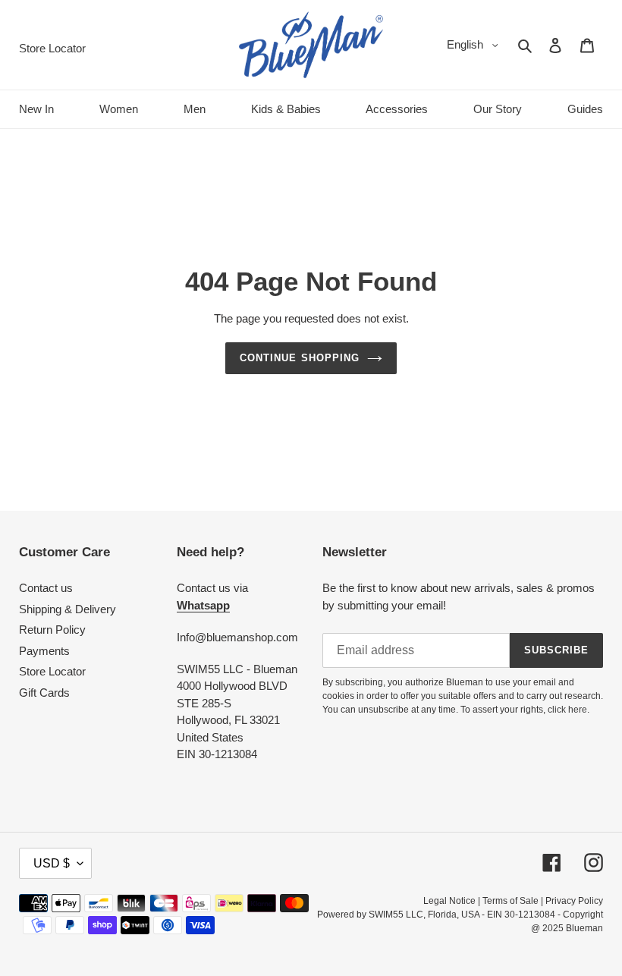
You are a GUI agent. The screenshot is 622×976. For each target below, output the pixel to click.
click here (567, 709)
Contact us (46, 587)
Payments (44, 650)
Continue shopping (300, 358)
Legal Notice (449, 901)
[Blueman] (311, 44)
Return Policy (52, 629)
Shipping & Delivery (67, 609)
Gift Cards (44, 692)
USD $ (51, 863)
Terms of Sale (510, 901)
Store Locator (52, 671)
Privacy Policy (574, 901)
